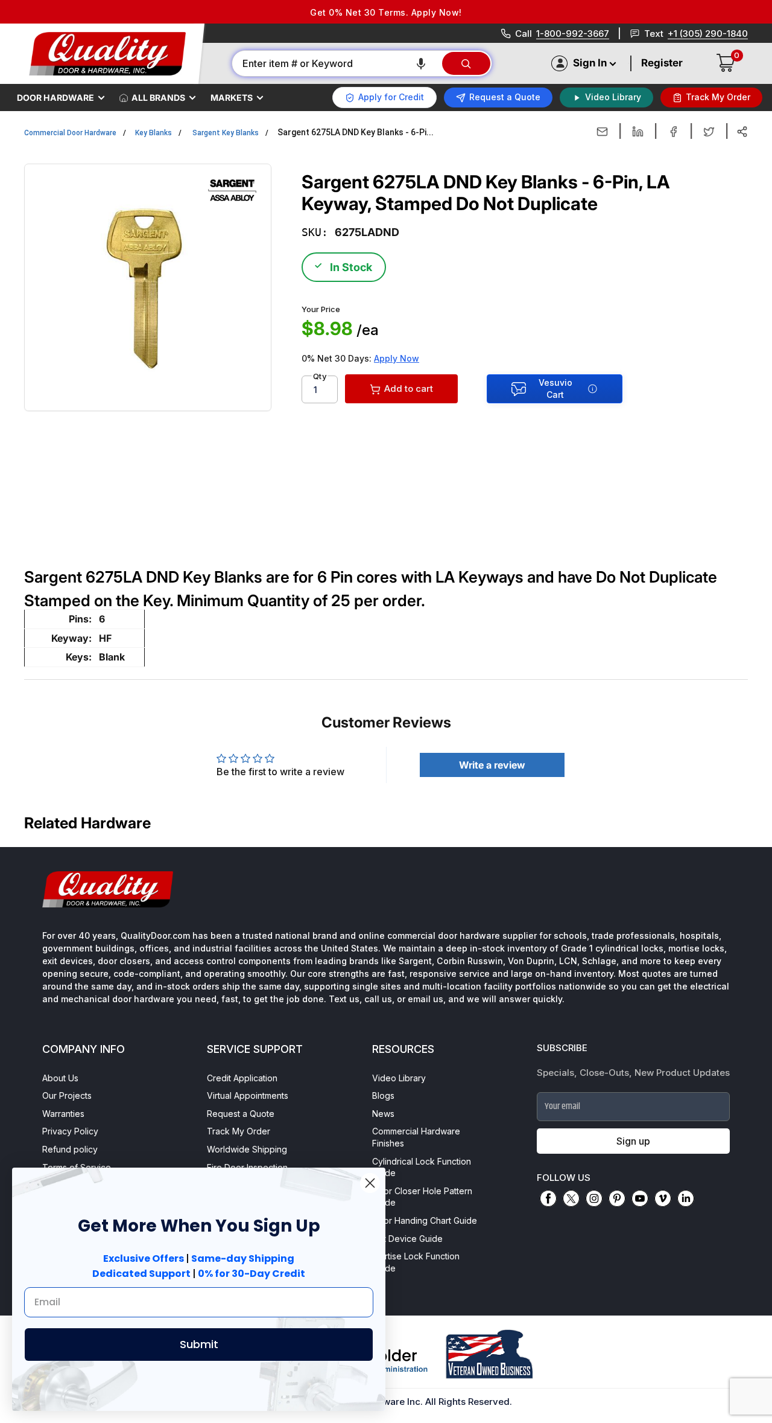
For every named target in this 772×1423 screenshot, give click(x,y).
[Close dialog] (370, 1183)
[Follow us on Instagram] (594, 1198)
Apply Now (396, 358)
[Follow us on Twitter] (571, 1198)
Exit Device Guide (407, 1238)
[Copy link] (742, 131)
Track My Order (238, 1131)
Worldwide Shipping (247, 1149)
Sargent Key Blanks (225, 133)
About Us (60, 1078)
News (383, 1113)
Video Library (399, 1078)
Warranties (63, 1113)
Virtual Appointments (247, 1095)
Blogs (383, 1095)
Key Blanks (153, 133)
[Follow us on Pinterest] (617, 1198)
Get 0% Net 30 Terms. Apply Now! (386, 12)
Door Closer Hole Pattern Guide (422, 1197)
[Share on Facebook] (673, 131)
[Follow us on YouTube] (639, 1198)
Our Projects (67, 1095)
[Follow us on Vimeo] (662, 1198)
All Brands (158, 97)
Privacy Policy (70, 1131)
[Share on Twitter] (709, 131)
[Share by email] (602, 131)
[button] (421, 63)
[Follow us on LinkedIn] (685, 1198)
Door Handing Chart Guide (424, 1220)
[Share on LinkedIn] (638, 131)
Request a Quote (240, 1113)
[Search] (466, 63)
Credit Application (242, 1078)
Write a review (492, 765)
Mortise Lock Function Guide (416, 1262)
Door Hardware (55, 97)
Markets (231, 97)
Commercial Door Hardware (70, 133)
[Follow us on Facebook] (548, 1198)
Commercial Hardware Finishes (416, 1137)
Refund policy (70, 1149)
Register (662, 63)
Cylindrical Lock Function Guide (421, 1167)
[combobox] (336, 63)
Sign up (633, 1141)
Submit (199, 1344)
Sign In (590, 63)
